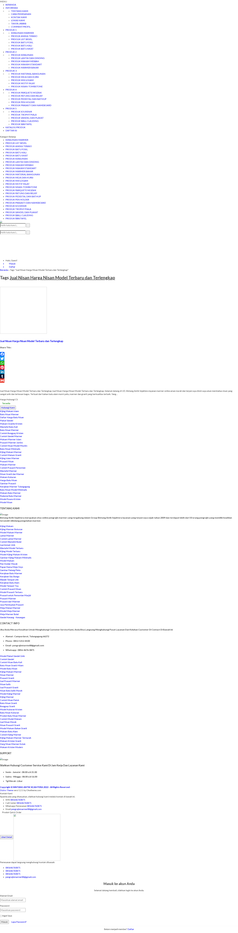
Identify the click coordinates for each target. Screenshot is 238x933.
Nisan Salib (5, 684)
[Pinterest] (119, 367)
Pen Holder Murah (8, 563)
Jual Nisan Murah (8, 722)
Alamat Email (6, 895)
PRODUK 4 (11, 89)
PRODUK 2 (11, 52)
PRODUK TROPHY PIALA (24, 114)
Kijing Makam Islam (9, 411)
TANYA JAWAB (18, 23)
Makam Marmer (8, 464)
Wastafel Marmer (8, 471)
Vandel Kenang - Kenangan (12, 617)
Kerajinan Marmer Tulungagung (15, 486)
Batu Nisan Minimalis (10, 449)
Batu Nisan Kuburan (9, 712)
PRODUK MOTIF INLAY (23, 83)
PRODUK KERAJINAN (22, 55)
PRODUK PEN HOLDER (23, 102)
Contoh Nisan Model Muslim (13, 445)
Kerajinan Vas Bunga (9, 576)
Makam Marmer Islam (10, 439)
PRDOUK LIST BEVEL (21, 39)
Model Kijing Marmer (10, 693)
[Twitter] (119, 358)
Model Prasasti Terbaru (11, 592)
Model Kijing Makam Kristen (13, 554)
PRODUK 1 (11, 29)
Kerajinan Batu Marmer (11, 573)
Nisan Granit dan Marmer (12, 474)
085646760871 (17, 799)
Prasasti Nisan (7, 461)
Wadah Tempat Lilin (9, 579)
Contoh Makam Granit (10, 455)
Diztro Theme (6, 790)
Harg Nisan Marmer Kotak (12, 744)
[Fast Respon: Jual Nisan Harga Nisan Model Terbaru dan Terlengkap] (1, 335)
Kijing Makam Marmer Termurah (15, 737)
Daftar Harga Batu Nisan (12, 417)
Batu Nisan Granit (8, 703)
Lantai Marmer (7, 535)
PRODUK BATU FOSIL (22, 42)
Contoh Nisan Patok (9, 700)
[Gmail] (119, 380)
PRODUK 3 (11, 70)
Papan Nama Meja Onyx (11, 567)
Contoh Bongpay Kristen (11, 433)
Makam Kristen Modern (11, 747)
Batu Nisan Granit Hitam (11, 665)
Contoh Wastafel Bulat (10, 541)
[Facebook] (119, 354)
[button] (28, 225)
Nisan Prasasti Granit (10, 725)
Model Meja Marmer (10, 611)
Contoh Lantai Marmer (10, 538)
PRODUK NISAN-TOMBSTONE (27, 86)
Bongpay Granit (7, 706)
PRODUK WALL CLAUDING (25, 121)
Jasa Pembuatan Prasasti (12, 604)
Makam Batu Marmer (10, 493)
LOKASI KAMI (18, 20)
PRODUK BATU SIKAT (22, 48)
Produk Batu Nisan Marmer (13, 715)
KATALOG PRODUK (15, 127)
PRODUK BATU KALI (21, 45)
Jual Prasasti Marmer (10, 681)
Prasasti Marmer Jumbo (11, 442)
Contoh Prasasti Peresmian (12, 467)
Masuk (4, 921)
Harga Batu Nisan (8, 480)
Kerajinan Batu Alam (9, 582)
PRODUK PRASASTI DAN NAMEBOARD (31, 105)
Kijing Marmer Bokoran (11, 529)
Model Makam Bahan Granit (13, 728)
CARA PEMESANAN (21, 14)
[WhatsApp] (119, 363)
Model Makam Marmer (11, 532)
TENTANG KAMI (19, 11)
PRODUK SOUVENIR (21, 111)
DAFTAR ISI (11, 130)
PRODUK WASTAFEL (21, 124)
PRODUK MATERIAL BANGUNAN (28, 73)
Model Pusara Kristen (10, 499)
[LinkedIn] (119, 372)
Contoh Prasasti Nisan (10, 589)
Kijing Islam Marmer (9, 458)
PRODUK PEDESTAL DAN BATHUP (28, 99)
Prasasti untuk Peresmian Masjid (15, 595)
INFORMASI (12, 7)
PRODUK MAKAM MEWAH (25, 61)
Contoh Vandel (7, 659)
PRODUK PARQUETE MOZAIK (26, 92)
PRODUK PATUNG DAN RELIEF (27, 95)
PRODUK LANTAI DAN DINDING (27, 58)
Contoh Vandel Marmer (11, 436)
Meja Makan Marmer (10, 607)
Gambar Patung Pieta (10, 570)
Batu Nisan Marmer (9, 414)
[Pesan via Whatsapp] (1, 235)
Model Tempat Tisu (9, 585)
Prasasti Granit (7, 678)
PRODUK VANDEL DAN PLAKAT (27, 117)
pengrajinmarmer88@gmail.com (26, 809)
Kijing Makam (6, 526)
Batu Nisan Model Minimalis (13, 489)
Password (4, 905)
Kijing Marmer (7, 697)
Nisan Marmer (7, 675)
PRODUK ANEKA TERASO (24, 36)
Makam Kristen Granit (10, 741)
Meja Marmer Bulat (9, 614)
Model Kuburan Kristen (11, 709)
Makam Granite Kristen (11, 423)
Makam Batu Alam (9, 731)
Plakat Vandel (6, 420)
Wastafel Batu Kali (9, 426)
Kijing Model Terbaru (10, 551)
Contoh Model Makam (11, 719)
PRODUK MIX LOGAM (22, 80)
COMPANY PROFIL (20, 26)
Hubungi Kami (8, 407)
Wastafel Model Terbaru (11, 548)
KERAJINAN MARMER (22, 33)
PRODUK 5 (11, 108)
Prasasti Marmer (8, 598)
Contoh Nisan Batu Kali (11, 662)
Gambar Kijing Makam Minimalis (15, 557)
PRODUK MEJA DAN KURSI (25, 77)
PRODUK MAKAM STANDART (26, 64)
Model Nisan (6, 502)
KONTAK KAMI (19, 17)
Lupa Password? (19, 921)
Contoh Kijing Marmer (10, 734)
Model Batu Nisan (8, 668)
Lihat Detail (6, 837)
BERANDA (11, 4)
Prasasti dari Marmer (10, 601)
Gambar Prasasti (8, 483)
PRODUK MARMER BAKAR (25, 67)
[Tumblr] (119, 376)
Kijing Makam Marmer (11, 452)
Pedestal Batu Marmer (10, 496)
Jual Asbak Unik (7, 545)
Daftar (131, 929)
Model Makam (7, 560)
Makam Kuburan (8, 477)
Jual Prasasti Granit (9, 687)
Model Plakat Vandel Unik (12, 656)
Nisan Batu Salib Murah (11, 690)
